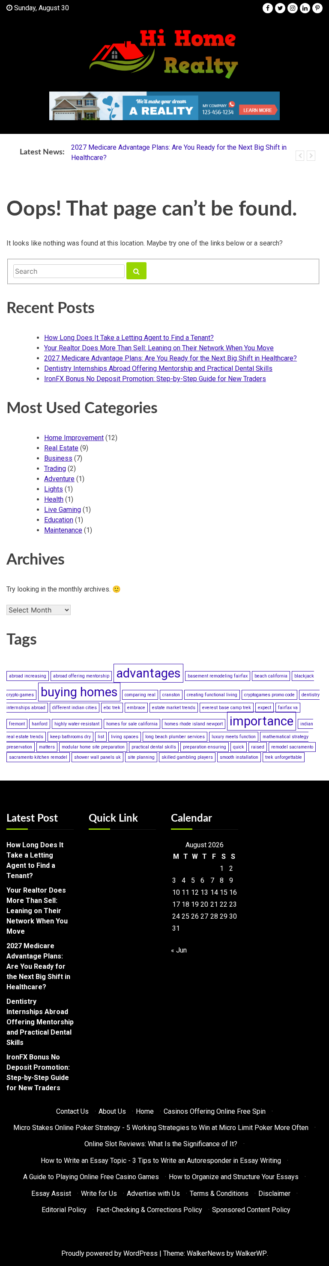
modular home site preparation (93, 747)
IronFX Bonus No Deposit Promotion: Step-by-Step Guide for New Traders (155, 379)
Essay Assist (51, 1193)
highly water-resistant (76, 724)
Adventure (59, 479)
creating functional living (212, 695)
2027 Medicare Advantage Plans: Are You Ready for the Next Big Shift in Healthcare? (170, 358)
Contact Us (72, 1111)
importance (261, 721)
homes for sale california (132, 724)
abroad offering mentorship (81, 676)
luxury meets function (234, 736)
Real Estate (61, 448)
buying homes (79, 692)
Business (58, 458)
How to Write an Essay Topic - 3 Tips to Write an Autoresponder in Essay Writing (161, 1161)
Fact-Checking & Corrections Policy (149, 1210)
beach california (270, 676)
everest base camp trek (226, 707)
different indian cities (74, 707)
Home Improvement (74, 438)
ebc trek (112, 707)
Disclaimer (274, 1193)
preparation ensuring (204, 747)
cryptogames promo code (269, 695)
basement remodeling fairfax (218, 676)
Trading (55, 468)
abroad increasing (27, 676)
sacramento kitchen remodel (38, 757)
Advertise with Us (153, 1193)
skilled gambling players (187, 757)
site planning (141, 757)
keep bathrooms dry (70, 736)
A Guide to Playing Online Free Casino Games (91, 1177)
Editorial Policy (64, 1210)
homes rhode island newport (193, 724)
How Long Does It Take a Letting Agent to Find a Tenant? (129, 338)
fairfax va (288, 707)
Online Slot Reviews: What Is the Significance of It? (160, 1144)
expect (264, 707)
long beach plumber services (175, 736)
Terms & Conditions (219, 1193)
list (101, 736)
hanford (40, 724)
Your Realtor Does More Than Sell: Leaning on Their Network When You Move (159, 348)
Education (58, 520)
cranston (171, 695)
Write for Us (99, 1193)
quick (238, 747)
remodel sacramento (292, 747)
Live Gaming (62, 510)
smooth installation (239, 757)
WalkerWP (251, 1253)
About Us (112, 1111)
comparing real (140, 695)
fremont (17, 724)
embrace (136, 707)
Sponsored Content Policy (251, 1210)
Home (145, 1111)
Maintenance (63, 530)
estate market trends (173, 707)
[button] (300, 156)
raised (257, 747)
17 (176, 904)
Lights (53, 489)
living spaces (124, 736)
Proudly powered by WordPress (109, 1253)
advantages (148, 673)
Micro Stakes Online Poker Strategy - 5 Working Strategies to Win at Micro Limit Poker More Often (160, 1128)
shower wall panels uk (97, 757)
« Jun (179, 950)
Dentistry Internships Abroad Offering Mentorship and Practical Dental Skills (158, 368)
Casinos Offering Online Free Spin (215, 1111)
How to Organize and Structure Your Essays (234, 1177)
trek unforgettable (283, 757)
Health (53, 499)
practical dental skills (154, 747)
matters (47, 747)
